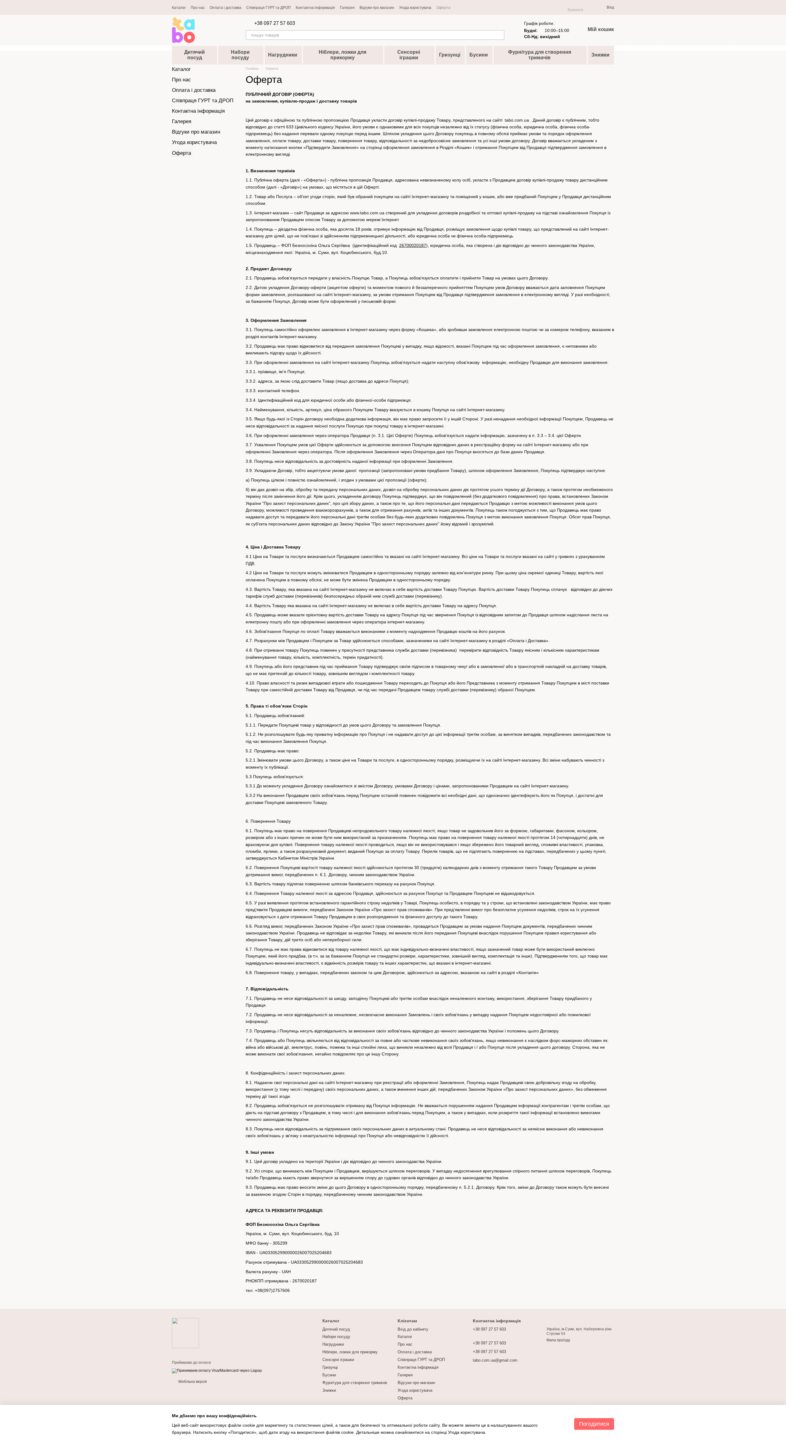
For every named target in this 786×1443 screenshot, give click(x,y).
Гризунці (449, 54)
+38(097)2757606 (272, 1290)
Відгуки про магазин (377, 8)
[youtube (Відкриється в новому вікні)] (466, 7)
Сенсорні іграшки (408, 54)
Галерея (347, 8)
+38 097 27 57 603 (274, 23)
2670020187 (304, 1280)
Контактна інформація (315, 8)
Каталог (179, 8)
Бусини (478, 54)
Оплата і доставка (225, 8)
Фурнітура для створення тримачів (539, 54)
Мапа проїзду (558, 1340)
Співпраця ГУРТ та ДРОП (268, 8)
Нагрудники (282, 54)
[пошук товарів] (499, 35)
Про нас (198, 8)
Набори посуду (240, 54)
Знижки (600, 54)
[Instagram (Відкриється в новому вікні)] (459, 7)
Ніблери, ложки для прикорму (342, 54)
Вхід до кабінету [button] (413, 1329)
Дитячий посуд (194, 54)
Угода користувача (415, 8)
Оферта (443, 8)
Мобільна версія (192, 1381)
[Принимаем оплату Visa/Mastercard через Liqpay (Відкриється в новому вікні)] (217, 1370)
